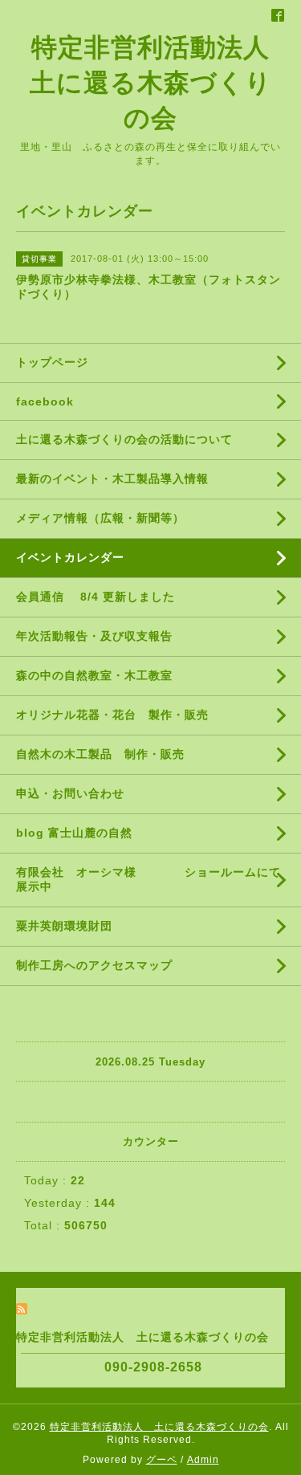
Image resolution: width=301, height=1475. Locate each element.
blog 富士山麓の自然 (74, 832)
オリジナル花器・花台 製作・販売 (112, 714)
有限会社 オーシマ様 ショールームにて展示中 (148, 879)
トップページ (52, 362)
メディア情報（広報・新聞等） (100, 517)
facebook (45, 401)
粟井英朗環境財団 (64, 925)
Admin (203, 1459)
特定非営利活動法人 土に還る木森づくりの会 (163, 82)
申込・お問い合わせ (70, 793)
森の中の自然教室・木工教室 (94, 675)
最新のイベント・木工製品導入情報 (112, 478)
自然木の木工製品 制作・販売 (100, 754)
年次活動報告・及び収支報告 (100, 636)
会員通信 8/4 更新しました (95, 596)
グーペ (161, 1459)
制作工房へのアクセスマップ (94, 965)
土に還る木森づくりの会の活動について (124, 439)
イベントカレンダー (70, 557)
